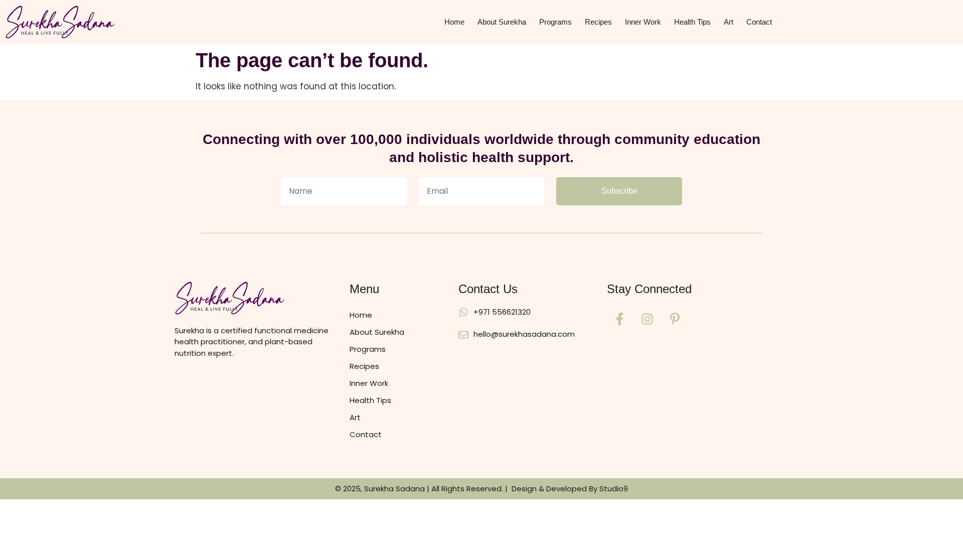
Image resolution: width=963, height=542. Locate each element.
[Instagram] (647, 319)
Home (454, 22)
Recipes (598, 22)
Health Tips (692, 22)
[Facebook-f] (619, 319)
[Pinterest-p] (674, 319)
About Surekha (501, 22)
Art (728, 22)
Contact (759, 22)
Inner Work (643, 22)
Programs (555, 22)
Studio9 (613, 488)
